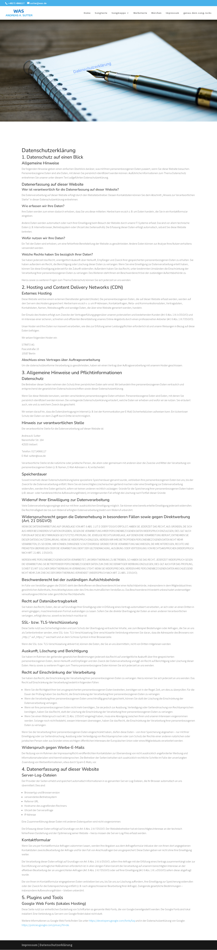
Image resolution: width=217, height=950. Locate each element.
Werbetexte (140, 13)
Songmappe (119, 13)
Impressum (172, 13)
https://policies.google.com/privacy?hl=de (45, 925)
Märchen (156, 13)
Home (87, 13)
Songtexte (101, 13)
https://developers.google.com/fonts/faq (112, 920)
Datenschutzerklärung (56, 945)
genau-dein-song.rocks (197, 13)
